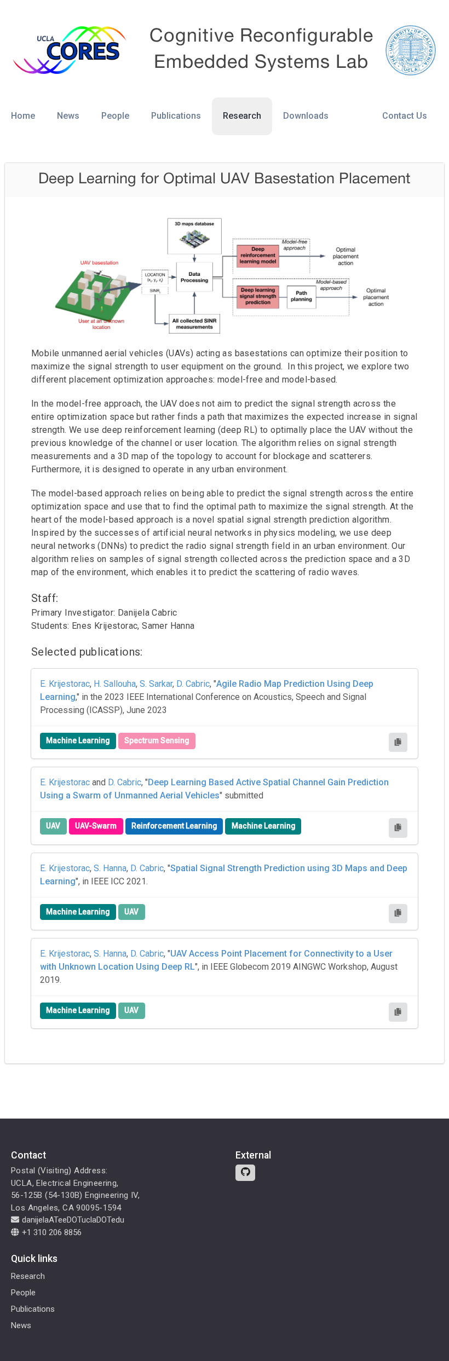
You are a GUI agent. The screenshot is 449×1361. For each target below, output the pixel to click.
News (68, 116)
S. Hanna (110, 868)
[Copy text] (398, 742)
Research (242, 116)
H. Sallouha (115, 684)
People (115, 116)
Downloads (306, 116)
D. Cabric (193, 684)
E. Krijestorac (65, 684)
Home (23, 116)
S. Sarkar (156, 684)
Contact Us (404, 116)
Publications (176, 116)
